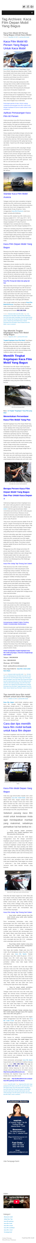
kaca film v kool (7, 684)
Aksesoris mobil (12, 314)
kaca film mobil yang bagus (13, 682)
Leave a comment (11, 324)
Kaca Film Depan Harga (16, 677)
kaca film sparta (16, 1092)
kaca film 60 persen (17, 211)
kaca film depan (28, 1060)
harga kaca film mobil (24, 1084)
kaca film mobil (19, 314)
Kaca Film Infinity (22, 681)
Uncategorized (8, 1232)
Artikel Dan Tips (8, 1219)
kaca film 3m (25, 676)
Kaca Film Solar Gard (25, 682)
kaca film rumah (8, 1225)
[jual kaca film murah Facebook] (28, 6)
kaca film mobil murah (8, 1091)
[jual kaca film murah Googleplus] (32, 6)
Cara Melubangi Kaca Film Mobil (14, 676)
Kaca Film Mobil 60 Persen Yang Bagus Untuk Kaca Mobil (17, 34)
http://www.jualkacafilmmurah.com (14, 1072)
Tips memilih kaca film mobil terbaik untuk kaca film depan (17, 695)
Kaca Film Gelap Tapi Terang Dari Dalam (13, 319)
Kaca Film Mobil (20, 194)
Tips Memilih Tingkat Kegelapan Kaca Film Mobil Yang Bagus (16, 332)
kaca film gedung (8, 1221)
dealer (5, 509)
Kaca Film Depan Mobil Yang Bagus (12, 317)
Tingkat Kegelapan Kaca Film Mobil (17, 359)
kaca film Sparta (20, 954)
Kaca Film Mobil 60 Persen (11, 69)
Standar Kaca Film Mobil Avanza (15, 320)
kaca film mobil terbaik (18, 797)
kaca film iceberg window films (10, 681)
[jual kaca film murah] (18, 2)
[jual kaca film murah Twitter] (24, 6)
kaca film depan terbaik (26, 317)
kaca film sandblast (9, 1227)
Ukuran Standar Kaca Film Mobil (14, 688)
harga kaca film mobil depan (23, 315)
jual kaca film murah (24, 37)
